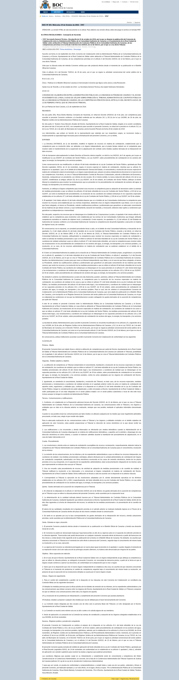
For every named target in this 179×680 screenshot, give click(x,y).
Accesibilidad (106, 2)
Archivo (57, 12)
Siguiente (137, 22)
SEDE (83, 12)
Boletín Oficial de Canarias (62, 5)
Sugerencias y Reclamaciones (130, 678)
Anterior (129, 22)
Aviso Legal (115, 678)
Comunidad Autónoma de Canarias (45, 5)
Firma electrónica (66, 49)
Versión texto (134, 2)
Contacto (125, 2)
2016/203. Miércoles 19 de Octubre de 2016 (87, 16)
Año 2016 (65, 16)
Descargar (77, 49)
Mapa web (116, 2)
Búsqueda (71, 12)
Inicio (45, 12)
